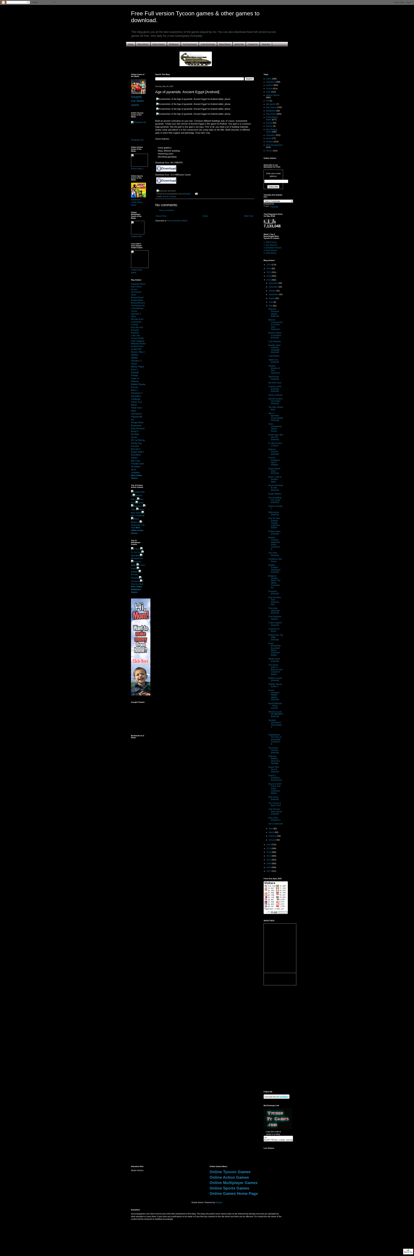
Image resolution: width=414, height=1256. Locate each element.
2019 (269, 265)
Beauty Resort (137, 297)
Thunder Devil (137, 463)
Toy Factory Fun (138, 305)
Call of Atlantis (274, 341)
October (272, 291)
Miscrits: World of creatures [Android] (274, 335)
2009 (269, 863)
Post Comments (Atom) (177, 221)
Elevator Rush (137, 319)
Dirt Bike (135, 434)
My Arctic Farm (274, 383)
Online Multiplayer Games (233, 1182)
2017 (269, 272)
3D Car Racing (138, 440)
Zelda (141, 503)
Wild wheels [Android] (273, 513)
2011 (269, 856)
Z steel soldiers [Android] (275, 624)
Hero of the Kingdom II (274, 819)
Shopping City (137, 140)
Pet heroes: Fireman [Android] (273, 750)
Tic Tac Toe (136, 552)
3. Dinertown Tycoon (273, 248)
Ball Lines (135, 461)
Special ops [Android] (273, 377)
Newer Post (161, 216)
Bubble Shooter (138, 384)
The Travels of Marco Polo (274, 804)
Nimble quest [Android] (274, 660)
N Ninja (134, 375)
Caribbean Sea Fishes (275, 560)
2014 (269, 844)
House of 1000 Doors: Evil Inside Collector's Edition (274, 788)
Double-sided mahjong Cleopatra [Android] (274, 348)
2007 (269, 871)
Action (269, 79)
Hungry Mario (137, 422)
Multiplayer (174, 44)
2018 (269, 268)
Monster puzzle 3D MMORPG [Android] (275, 714)
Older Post (248, 216)
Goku (133, 509)
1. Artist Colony (270, 242)
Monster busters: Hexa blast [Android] (275, 401)
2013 (269, 848)
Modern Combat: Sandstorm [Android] (274, 568)
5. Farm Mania (270, 253)
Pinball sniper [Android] (274, 532)
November (273, 287)
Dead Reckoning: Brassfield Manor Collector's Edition (274, 649)
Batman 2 (138, 506)
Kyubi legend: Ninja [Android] (274, 471)
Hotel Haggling (137, 341)
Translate (274, 207)
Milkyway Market (138, 344)
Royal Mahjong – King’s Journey (275, 705)
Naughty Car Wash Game (137, 101)
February (273, 836)
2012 (269, 852)
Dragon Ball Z (137, 452)
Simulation (270, 135)
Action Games (159, 44)
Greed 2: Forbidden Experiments (275, 777)
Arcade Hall (136, 349)
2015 (269, 280)
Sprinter (134, 355)
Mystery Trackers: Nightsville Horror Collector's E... (274, 543)
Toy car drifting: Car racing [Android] (275, 500)
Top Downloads (190, 44)
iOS (267, 101)
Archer (134, 437)
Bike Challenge (138, 515)
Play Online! (143, 44)
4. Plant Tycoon (270, 250)
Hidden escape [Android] (275, 679)
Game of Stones (275, 395)
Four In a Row (137, 584)
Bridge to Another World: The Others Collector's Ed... (274, 582)
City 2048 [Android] (273, 554)
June (271, 302)
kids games (271, 104)
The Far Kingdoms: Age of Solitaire (274, 461)
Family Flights (137, 300)
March (272, 832)
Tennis (134, 364)
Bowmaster (136, 425)
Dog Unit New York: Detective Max (274, 601)
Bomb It (134, 431)
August (272, 298)
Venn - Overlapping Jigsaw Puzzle (275, 427)
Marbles (134, 572)
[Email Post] (196, 194)
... (269, 731)
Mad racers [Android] (273, 798)
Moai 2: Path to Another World (275, 479)
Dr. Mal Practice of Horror (275, 444)
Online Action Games (229, 1177)
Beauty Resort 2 (138, 303)
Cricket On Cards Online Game (137, 202)
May (271, 306)
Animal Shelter (137, 338)
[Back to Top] (408, 1252)
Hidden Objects (273, 95)
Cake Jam (135, 335)
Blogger (218, 1202)
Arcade (269, 88)
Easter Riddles (274, 494)
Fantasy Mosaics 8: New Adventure (274, 369)
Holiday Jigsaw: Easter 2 (275, 685)
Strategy (172, 196)
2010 (269, 860)
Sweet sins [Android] (273, 361)
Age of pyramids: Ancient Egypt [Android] (275, 416)
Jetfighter (135, 472)
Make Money (224, 44)
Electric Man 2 (137, 169)
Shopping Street (138, 284)
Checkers (135, 581)
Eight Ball (135, 556)
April (271, 828)
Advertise (266, 44)
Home (130, 44)
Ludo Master (273, 356)
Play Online (271, 114)
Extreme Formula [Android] (273, 451)
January (272, 840)
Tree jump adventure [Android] (274, 610)
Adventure (270, 82)
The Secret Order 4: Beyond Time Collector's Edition (275, 669)
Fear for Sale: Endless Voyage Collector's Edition (274, 523)
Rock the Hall (137, 327)
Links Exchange (208, 44)
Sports (269, 138)
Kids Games (271, 107)
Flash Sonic (136, 408)
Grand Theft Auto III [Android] (273, 769)
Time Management (274, 145)
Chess (137, 549)
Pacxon (134, 387)
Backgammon (137, 558)
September (274, 294)
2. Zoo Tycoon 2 (271, 245)
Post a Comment (166, 210)
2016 (269, 276)
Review (269, 126)
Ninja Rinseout (138, 428)
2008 (269, 867)
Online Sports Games (229, 1188)
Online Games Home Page (234, 1193)
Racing (269, 123)
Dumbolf (135, 372)
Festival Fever (137, 346)
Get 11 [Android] (275, 824)
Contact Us (253, 44)
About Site (239, 44)
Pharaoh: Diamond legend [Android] (273, 312)
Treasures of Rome (273, 630)
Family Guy (136, 443)
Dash (268, 92)
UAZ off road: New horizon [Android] (275, 811)
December (273, 283)
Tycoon (269, 151)
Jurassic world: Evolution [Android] (275, 388)
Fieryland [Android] (273, 592)
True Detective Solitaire (274, 617)
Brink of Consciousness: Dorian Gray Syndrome (275, 324)
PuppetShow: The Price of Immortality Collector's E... (274, 739)
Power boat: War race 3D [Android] (275, 437)
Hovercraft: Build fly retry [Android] (275, 487)
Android (166, 196)
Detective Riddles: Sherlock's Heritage (274, 759)
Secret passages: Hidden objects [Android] (274, 695)
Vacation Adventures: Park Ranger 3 (275, 723)
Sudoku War (136, 236)
